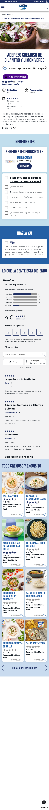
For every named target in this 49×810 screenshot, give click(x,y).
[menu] (2, 7)
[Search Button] (46, 7)
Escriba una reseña (10, 84)
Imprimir (26, 69)
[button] (9, 128)
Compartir (42, 69)
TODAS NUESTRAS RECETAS (24, 668)
